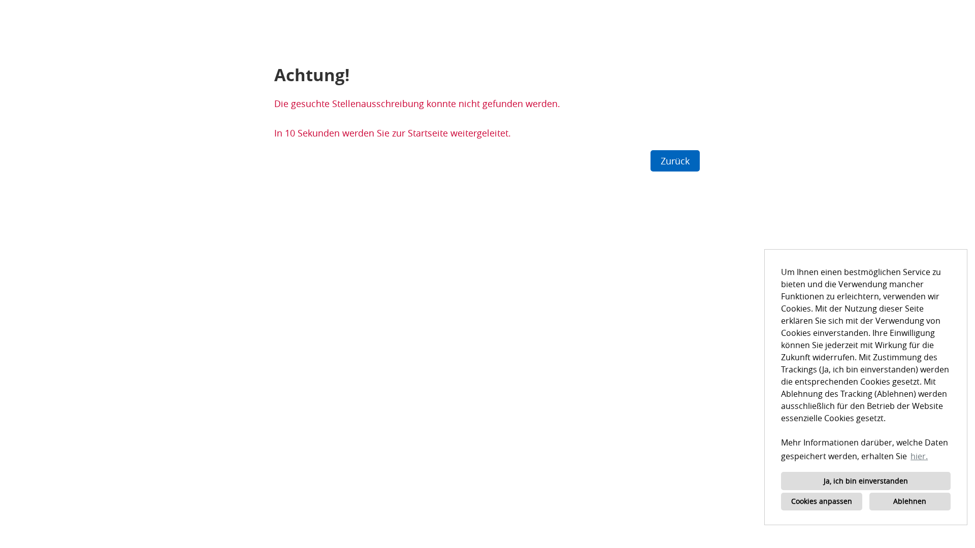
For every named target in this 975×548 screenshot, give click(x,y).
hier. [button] (919, 456)
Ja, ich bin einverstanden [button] (866, 481)
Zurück (675, 161)
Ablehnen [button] (909, 501)
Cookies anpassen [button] (821, 501)
